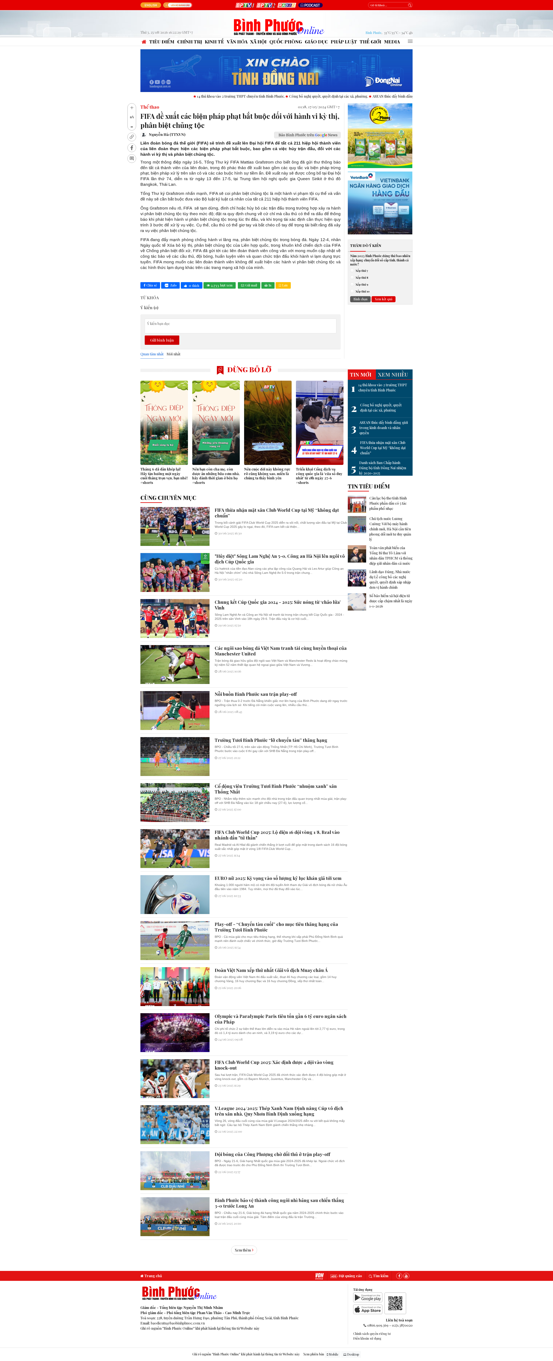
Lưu (285, 285)
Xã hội (258, 41)
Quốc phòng (285, 41)
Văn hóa (237, 41)
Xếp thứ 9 (362, 284)
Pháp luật (344, 41)
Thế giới (370, 41)
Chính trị (189, 41)
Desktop (352, 1354)
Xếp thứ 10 (363, 291)
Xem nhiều (393, 374)
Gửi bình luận (162, 339)
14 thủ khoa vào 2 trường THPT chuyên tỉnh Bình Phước (379, 387)
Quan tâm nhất (152, 354)
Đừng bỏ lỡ (248, 369)
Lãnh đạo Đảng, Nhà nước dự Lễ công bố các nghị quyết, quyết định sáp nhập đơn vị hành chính (390, 579)
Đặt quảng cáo (350, 1276)
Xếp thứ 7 (362, 270)
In (270, 285)
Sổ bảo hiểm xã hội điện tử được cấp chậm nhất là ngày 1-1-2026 (390, 600)
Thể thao (149, 107)
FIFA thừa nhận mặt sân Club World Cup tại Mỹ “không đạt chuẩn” (378, 447)
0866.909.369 (377, 1325)
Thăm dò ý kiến (365, 245)
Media (392, 41)
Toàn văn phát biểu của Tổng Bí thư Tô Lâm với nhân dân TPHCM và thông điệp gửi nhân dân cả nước (391, 555)
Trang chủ (153, 1276)
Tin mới (360, 374)
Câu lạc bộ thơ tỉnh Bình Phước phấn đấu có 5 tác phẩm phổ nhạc (388, 503)
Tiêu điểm (161, 41)
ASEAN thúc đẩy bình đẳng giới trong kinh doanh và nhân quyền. (344, 96)
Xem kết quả (383, 299)
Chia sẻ (151, 285)
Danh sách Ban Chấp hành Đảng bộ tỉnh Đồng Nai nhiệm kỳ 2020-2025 (378, 467)
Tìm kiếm (380, 1276)
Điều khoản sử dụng (367, 1338)
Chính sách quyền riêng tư (372, 1333)
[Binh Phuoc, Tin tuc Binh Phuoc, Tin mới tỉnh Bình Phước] (279, 26)
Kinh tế (214, 41)
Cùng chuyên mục (168, 497)
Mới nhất (173, 354)
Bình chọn (360, 299)
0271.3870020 (402, 1325)
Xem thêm (243, 1250)
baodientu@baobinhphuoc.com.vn (178, 1323)
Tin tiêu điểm (369, 486)
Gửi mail (251, 285)
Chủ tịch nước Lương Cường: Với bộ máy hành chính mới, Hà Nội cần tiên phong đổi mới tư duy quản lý (390, 529)
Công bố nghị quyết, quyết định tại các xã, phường (376, 408)
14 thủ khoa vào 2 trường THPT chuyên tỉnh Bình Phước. (161, 96)
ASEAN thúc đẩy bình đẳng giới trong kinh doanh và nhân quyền (379, 427)
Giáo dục (316, 41)
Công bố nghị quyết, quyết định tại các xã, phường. (249, 96)
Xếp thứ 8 (362, 277)
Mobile (333, 1354)
